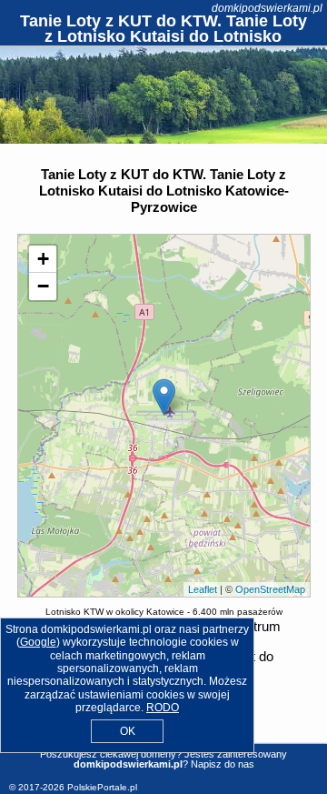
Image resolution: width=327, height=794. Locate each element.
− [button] (43, 286)
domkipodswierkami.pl (267, 8)
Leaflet (202, 589)
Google (38, 642)
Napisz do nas (222, 764)
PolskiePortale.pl (102, 787)
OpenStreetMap (270, 589)
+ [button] (43, 258)
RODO (162, 707)
